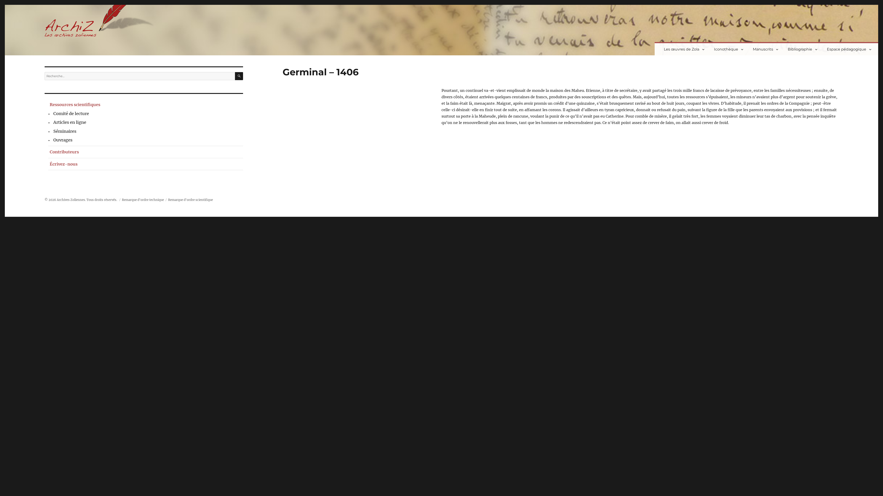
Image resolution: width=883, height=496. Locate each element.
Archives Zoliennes (71, 200)
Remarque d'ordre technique (143, 200)
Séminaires (64, 131)
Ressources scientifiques (75, 104)
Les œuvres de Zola (681, 49)
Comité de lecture (71, 113)
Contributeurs (64, 152)
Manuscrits (763, 49)
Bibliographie (800, 49)
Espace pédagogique (846, 49)
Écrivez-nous (63, 164)
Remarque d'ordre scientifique (190, 200)
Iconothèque (726, 49)
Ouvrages (62, 140)
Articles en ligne (69, 122)
